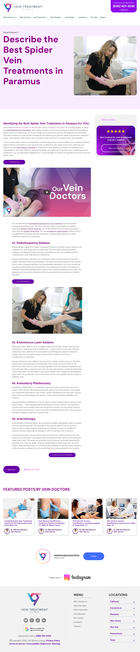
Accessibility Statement (39, 643)
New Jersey (115, 621)
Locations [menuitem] (82, 17)
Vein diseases (79, 614)
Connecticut (116, 608)
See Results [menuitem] (69, 17)
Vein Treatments (23, 281)
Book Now (124, 10)
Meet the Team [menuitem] (25, 17)
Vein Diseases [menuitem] (55, 17)
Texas (112, 640)
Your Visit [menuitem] (93, 17)
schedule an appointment (62, 455)
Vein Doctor (14, 162)
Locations (78, 622)
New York (114, 627)
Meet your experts (115, 148)
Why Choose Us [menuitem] (9, 17)
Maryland (114, 614)
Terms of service (17, 643)
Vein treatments (81, 610)
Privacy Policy (53, 640)
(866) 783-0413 (43, 636)
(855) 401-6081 (32, 469)
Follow (94, 556)
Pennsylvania (116, 633)
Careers (77, 626)
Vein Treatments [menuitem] (39, 17)
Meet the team (80, 606)
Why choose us (80, 601)
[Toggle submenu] (134, 602)
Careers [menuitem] (103, 17)
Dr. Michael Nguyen (19, 529)
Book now (11, 469)
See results (78, 618)
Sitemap (56, 643)
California (114, 601)
